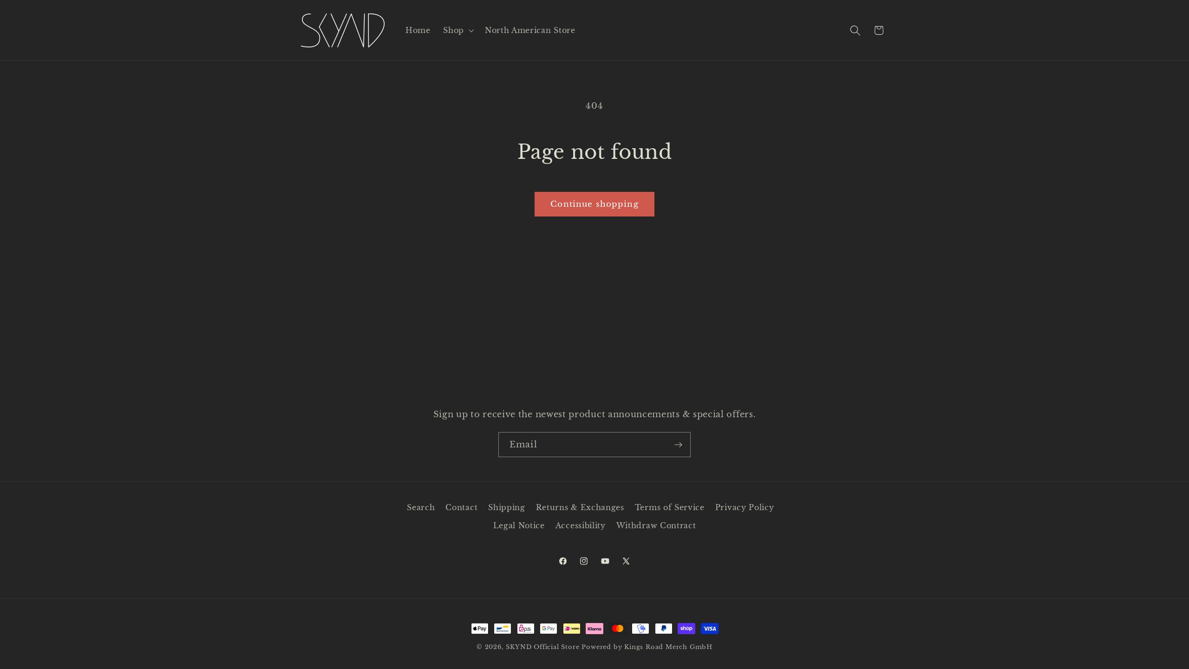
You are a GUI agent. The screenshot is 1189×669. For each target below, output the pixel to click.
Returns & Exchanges (580, 507)
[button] (457, 30)
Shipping (506, 507)
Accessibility (580, 525)
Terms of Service (670, 507)
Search (421, 507)
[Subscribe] (678, 444)
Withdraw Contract (656, 525)
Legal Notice (519, 525)
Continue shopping (594, 204)
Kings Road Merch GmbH (668, 646)
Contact (461, 507)
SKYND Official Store (542, 646)
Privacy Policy (744, 507)
